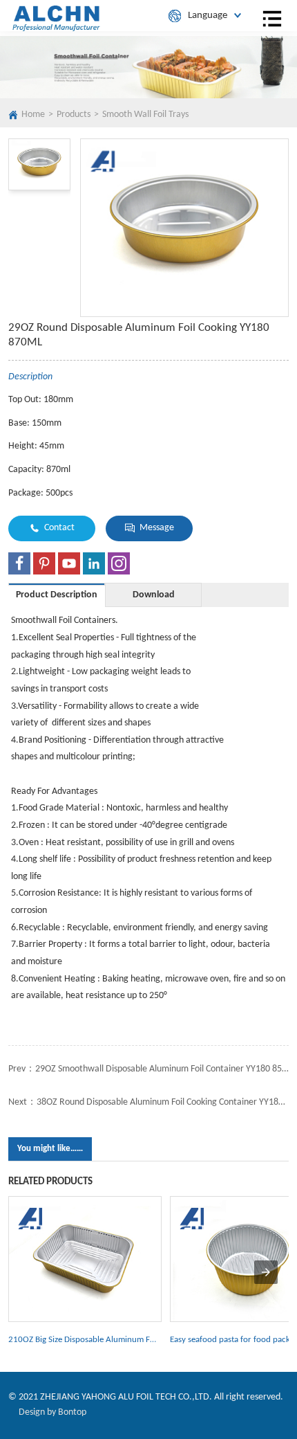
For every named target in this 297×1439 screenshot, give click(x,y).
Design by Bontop (52, 1412)
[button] (39, 164)
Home (33, 114)
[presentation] (266, 1272)
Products (73, 114)
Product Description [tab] (56, 595)
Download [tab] (154, 595)
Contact (59, 528)
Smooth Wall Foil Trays (145, 114)
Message (157, 528)
